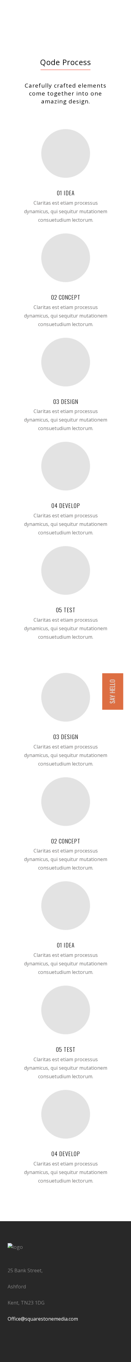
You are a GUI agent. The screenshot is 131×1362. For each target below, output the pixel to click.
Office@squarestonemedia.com (43, 1318)
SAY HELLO (112, 691)
